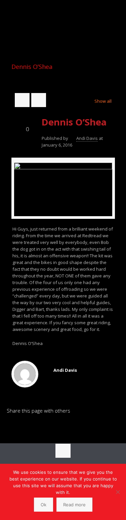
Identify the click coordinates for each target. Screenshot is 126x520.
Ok (43, 504)
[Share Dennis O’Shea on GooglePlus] (69, 427)
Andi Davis (87, 138)
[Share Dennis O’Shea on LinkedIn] (12, 427)
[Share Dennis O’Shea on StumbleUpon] (57, 427)
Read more (74, 504)
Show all (102, 101)
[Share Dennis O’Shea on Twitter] (35, 427)
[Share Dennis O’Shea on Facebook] (23, 427)
